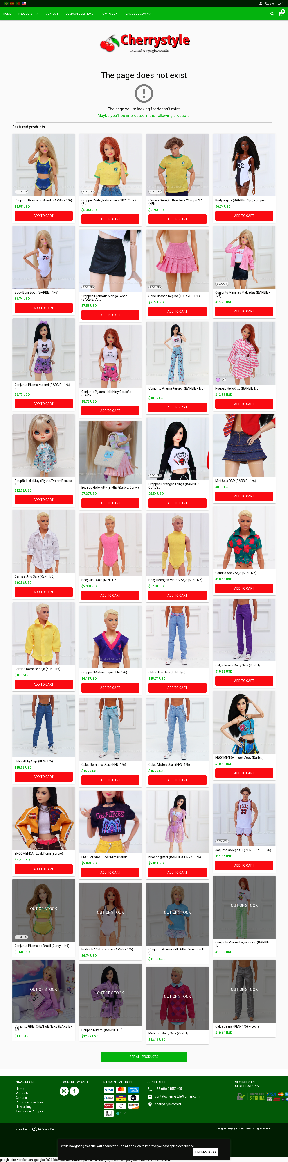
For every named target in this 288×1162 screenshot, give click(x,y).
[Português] (6, 3)
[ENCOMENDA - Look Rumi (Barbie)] (43, 818)
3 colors (21, 191)
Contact (52, 13)
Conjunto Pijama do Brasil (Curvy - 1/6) (42, 946)
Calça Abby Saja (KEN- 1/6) (34, 761)
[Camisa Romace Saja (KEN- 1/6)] (43, 633)
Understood (205, 1152)
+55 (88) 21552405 (168, 1089)
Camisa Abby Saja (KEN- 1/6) (235, 573)
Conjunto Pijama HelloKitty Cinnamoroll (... (176, 951)
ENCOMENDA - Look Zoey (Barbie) (239, 757)
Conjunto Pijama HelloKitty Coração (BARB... (106, 393)
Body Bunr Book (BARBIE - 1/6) (36, 292)
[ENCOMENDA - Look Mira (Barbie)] (110, 822)
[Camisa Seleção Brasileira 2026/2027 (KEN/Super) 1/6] (177, 165)
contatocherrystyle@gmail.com (177, 1096)
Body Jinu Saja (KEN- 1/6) (99, 580)
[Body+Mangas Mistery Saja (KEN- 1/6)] (177, 544)
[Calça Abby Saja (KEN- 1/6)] (43, 726)
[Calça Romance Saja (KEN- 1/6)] (110, 729)
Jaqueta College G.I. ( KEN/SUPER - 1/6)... (244, 850)
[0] (281, 15)
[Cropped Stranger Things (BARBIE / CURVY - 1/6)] (177, 449)
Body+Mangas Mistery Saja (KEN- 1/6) (175, 580)
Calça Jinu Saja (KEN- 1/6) (166, 672)
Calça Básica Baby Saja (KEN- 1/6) (239, 665)
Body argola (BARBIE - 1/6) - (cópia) (240, 200)
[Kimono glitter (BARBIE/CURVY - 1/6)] (177, 822)
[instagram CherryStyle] (64, 1091)
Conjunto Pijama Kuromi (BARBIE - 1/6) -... (42, 386)
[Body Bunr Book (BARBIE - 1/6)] (43, 257)
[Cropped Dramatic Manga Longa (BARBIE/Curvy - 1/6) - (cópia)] (110, 261)
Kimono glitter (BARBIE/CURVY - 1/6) (174, 857)
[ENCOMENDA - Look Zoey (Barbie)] (244, 722)
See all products (144, 1057)
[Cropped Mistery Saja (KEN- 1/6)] (110, 637)
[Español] (12, 3)
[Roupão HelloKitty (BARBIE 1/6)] (244, 353)
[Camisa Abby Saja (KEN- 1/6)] (244, 537)
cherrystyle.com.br (168, 1104)
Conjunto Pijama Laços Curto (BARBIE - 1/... (243, 944)
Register (269, 3)
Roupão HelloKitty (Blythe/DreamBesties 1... (43, 482)
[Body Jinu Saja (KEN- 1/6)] (110, 544)
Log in (281, 3)
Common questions (79, 13)
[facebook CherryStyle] (74, 1091)
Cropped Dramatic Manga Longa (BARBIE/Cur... (104, 297)
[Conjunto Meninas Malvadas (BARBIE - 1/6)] (244, 257)
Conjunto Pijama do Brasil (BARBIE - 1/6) (43, 200)
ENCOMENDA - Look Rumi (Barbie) (39, 853)
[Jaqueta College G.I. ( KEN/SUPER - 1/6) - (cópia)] (244, 815)
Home (7, 13)
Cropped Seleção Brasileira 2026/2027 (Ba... (108, 202)
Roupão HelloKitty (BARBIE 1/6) (237, 388)
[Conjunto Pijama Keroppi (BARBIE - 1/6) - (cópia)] (177, 353)
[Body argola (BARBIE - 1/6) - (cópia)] (244, 165)
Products (25, 13)
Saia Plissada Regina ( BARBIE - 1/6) (174, 296)
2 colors (88, 191)
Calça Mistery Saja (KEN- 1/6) (169, 764)
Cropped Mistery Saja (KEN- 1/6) (104, 672)
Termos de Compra (137, 13)
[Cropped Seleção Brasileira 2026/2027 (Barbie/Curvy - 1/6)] (110, 165)
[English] (24, 3)
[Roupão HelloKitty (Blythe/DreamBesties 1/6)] (43, 445)
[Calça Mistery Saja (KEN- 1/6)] (177, 729)
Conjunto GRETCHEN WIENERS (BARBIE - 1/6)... (43, 1028)
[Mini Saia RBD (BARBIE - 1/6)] (244, 445)
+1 (224, 379)
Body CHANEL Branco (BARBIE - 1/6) (107, 949)
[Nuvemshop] (35, 1130)
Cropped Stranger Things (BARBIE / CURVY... (173, 486)
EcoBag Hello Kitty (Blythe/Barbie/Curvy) (110, 487)
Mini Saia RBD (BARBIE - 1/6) (235, 481)
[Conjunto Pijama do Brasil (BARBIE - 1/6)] (43, 165)
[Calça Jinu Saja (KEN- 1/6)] (177, 637)
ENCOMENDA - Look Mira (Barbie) (105, 857)
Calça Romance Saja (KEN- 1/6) (103, 764)
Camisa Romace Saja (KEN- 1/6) (37, 669)
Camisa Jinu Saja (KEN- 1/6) (34, 576)
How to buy (109, 13)
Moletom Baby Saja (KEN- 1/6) (169, 1033)
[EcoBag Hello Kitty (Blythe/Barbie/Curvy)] (110, 452)
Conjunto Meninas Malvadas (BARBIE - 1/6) (242, 294)
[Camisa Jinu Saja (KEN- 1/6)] (43, 541)
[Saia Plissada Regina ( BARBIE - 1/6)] (177, 261)
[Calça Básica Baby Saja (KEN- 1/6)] (244, 630)
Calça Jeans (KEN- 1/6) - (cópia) (237, 1026)
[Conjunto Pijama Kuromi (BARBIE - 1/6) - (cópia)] (43, 349)
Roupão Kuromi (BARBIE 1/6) (102, 1030)
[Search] (272, 14)
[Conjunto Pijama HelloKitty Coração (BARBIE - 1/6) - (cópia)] (110, 356)
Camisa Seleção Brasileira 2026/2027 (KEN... (175, 202)
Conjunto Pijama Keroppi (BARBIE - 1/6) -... (176, 390)
